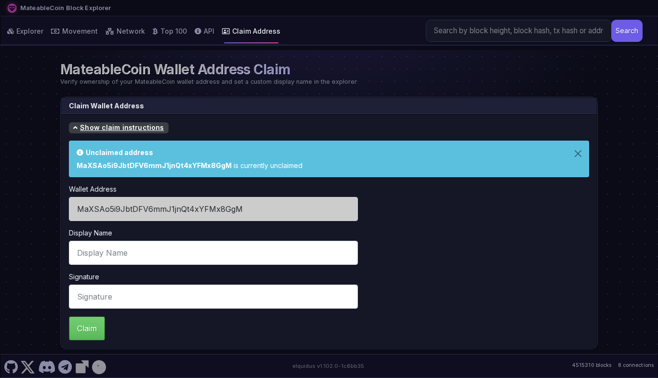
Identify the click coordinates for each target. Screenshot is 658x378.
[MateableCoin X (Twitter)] (28, 366)
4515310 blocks (591, 365)
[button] (119, 128)
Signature (84, 277)
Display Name (90, 233)
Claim (87, 328)
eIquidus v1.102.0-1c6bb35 (328, 366)
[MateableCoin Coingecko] (98, 366)
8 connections (636, 365)
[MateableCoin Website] (82, 366)
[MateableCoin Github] (10, 366)
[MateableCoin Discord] (46, 366)
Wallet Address (93, 189)
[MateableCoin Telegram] (65, 366)
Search (627, 30)
